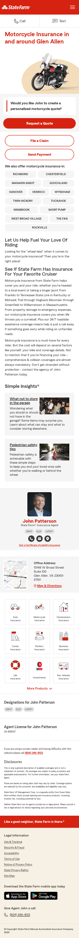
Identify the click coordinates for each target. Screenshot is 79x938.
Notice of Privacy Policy (18, 864)
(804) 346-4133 (34, 753)
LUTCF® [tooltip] (49, 531)
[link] (20, 7)
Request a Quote (39, 123)
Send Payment (39, 154)
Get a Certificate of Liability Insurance (39, 545)
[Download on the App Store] (16, 896)
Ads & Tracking (13, 842)
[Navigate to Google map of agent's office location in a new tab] (47, 538)
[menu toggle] (72, 7)
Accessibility (11, 853)
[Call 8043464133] (31, 538)
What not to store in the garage (24, 401)
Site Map (9, 876)
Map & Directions (49, 585)
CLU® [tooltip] (39, 531)
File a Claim (39, 141)
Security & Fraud (14, 847)
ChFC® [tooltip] (29, 531)
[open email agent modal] (39, 539)
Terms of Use (12, 859)
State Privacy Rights (16, 870)
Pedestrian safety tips (23, 447)
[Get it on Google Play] (44, 896)
